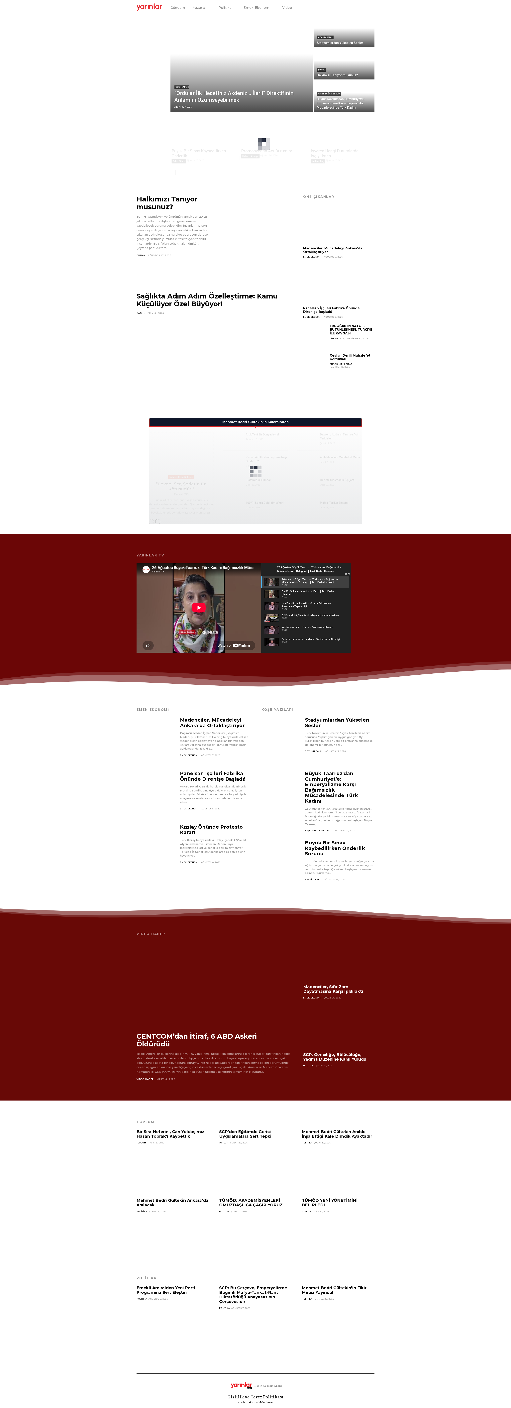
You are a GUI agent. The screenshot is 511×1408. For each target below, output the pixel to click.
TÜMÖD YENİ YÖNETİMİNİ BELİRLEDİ (330, 1202)
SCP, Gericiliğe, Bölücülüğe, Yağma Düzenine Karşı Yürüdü (334, 1057)
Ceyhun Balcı (325, 37)
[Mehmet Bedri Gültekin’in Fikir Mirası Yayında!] (338, 1324)
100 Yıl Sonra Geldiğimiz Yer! (265, 502)
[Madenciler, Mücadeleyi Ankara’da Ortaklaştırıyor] (338, 224)
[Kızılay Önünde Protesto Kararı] (156, 847)
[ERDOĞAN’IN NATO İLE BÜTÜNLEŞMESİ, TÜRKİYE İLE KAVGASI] (315, 336)
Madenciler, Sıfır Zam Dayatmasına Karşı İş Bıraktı (333, 989)
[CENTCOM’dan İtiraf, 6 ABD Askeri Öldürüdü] (214, 983)
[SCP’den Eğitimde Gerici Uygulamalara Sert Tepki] (255, 1168)
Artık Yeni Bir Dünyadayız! (262, 434)
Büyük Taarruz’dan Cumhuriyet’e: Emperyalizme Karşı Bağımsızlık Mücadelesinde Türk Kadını (331, 787)
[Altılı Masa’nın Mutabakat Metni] (307, 462)
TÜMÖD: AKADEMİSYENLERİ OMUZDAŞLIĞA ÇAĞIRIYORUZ (251, 1202)
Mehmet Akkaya (250, 156)
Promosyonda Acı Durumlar (266, 151)
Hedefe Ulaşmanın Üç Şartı (337, 480)
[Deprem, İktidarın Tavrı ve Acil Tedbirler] (307, 439)
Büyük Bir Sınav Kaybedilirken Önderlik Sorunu (335, 848)
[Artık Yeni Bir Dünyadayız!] (233, 439)
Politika (308, 1065)
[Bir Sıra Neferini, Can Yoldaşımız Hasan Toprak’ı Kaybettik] (173, 1168)
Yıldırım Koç (318, 161)
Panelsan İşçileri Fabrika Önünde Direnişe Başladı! (331, 310)
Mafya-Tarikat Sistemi (334, 502)
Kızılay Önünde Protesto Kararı (211, 829)
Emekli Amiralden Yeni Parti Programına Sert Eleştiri (166, 1290)
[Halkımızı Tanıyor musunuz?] (344, 63)
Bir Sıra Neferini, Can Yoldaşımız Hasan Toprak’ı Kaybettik (170, 1134)
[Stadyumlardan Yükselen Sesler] (344, 31)
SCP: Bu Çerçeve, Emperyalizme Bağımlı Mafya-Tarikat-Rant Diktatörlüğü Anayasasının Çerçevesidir (253, 1294)
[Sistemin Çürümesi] (233, 485)
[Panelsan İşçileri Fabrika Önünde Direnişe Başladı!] (338, 283)
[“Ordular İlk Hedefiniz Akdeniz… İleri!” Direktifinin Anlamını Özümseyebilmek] (241, 64)
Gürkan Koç (337, 338)
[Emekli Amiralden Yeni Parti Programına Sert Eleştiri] (173, 1324)
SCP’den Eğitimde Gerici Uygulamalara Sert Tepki (245, 1134)
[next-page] (177, 172)
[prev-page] (171, 172)
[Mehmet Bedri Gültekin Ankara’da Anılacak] (173, 1237)
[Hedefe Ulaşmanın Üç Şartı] (307, 485)
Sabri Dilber (179, 161)
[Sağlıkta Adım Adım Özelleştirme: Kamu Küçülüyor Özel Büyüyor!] (214, 359)
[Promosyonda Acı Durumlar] (272, 130)
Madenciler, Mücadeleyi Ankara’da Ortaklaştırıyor (332, 250)
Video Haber (145, 1079)
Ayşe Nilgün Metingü (329, 94)
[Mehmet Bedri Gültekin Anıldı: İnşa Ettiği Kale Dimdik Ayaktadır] (338, 1168)
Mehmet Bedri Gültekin (181, 477)
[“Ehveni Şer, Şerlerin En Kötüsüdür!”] (181, 456)
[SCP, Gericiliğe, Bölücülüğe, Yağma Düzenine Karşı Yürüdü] (338, 1028)
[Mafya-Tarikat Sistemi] (307, 507)
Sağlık (141, 313)
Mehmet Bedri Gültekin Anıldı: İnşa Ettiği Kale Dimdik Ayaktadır (337, 1134)
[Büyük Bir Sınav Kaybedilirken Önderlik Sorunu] (202, 130)
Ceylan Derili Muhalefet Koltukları (350, 357)
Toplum (141, 1142)
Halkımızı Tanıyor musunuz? (167, 203)
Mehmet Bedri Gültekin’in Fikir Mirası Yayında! (334, 1290)
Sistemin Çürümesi (258, 480)
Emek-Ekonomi (312, 257)
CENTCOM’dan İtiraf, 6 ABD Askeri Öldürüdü (197, 1040)
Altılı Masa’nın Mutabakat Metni (340, 457)
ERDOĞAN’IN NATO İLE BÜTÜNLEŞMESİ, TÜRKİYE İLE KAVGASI (351, 329)
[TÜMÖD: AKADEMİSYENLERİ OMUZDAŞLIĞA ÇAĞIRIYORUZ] (255, 1237)
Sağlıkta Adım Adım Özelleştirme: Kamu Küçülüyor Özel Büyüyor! (207, 300)
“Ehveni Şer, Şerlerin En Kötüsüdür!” (181, 486)
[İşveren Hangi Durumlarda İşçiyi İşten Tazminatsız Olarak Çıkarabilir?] (341, 130)
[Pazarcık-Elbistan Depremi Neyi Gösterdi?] (233, 462)
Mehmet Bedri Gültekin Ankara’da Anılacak (172, 1202)
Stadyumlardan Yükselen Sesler (337, 722)
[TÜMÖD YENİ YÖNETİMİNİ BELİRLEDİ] (338, 1237)
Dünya (321, 70)
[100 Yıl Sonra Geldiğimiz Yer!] (233, 507)
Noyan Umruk (182, 87)
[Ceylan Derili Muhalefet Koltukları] (315, 365)
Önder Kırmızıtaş (341, 364)
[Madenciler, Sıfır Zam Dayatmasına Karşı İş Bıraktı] (338, 961)
